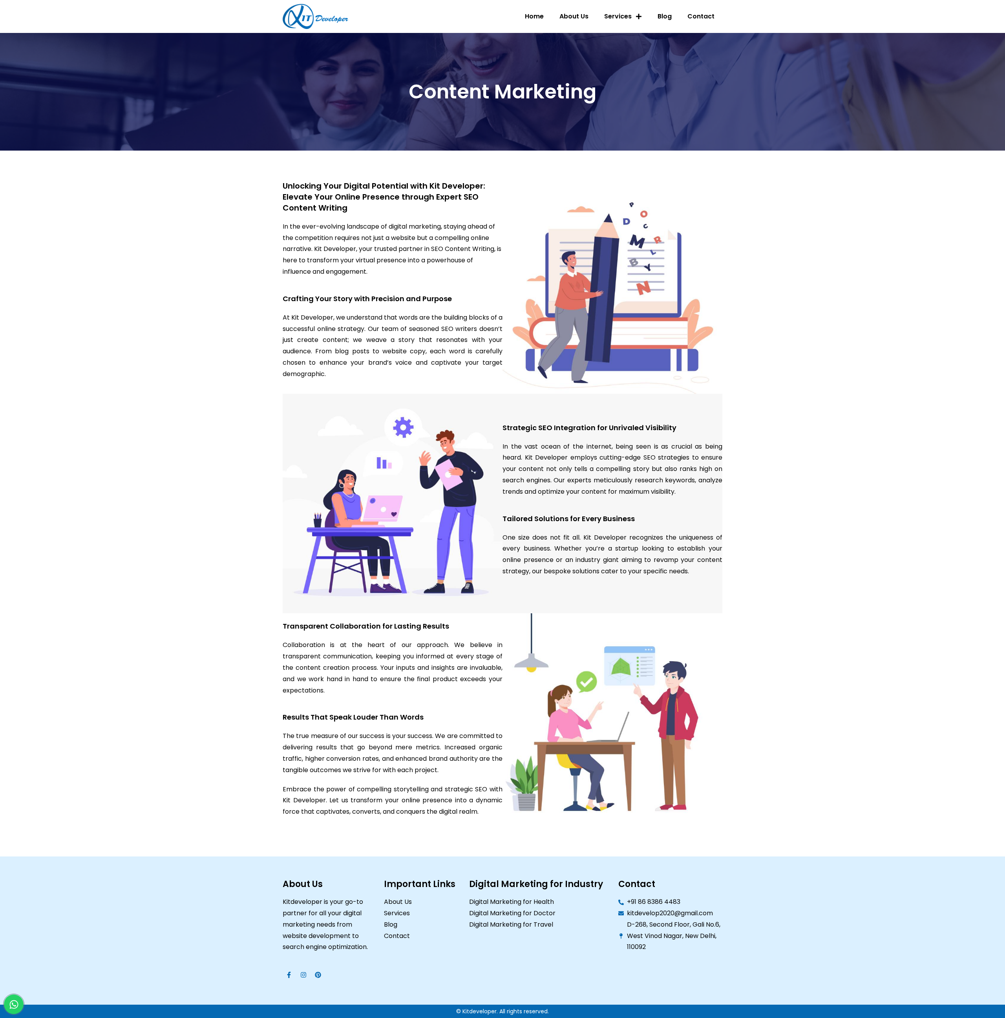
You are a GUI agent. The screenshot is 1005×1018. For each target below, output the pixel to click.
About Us (573, 16)
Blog (665, 16)
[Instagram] (303, 975)
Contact (700, 16)
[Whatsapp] (14, 1004)
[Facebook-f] (289, 975)
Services (618, 16)
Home (534, 16)
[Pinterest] (318, 975)
